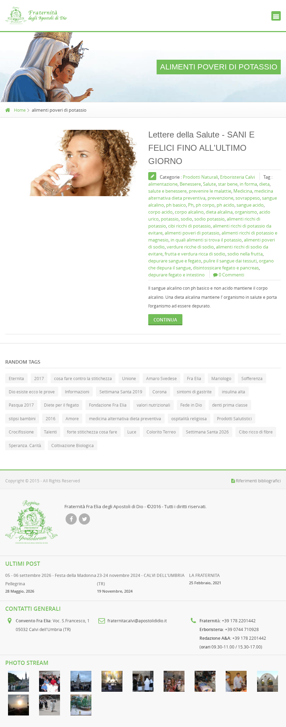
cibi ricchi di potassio (189, 226)
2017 (39, 378)
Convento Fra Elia (33, 621)
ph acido (225, 205)
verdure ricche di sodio (190, 247)
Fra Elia (194, 378)
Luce (131, 432)
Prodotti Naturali (200, 177)
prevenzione (220, 198)
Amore (72, 418)
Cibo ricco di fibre (256, 432)
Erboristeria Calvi (237, 177)
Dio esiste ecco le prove (32, 391)
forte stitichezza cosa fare (92, 432)
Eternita (16, 378)
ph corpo (205, 205)
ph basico (176, 205)
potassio (170, 219)
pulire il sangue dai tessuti (230, 261)
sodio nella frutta (245, 254)
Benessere (190, 184)
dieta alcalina (219, 212)
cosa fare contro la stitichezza (83, 378)
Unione (129, 378)
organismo (246, 212)
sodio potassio (209, 219)
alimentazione (163, 184)
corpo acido (160, 212)
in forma (248, 184)
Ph (191, 205)
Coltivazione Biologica (72, 445)
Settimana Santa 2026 (207, 432)
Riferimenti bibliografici (258, 480)
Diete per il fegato (61, 405)
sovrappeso (247, 198)
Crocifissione (21, 432)
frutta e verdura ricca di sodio (195, 254)
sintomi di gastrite (194, 391)
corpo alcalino (189, 212)
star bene (228, 184)
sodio (186, 219)
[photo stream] (18, 681)
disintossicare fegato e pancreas (226, 268)
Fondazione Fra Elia (108, 405)
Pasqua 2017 (21, 405)
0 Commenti (231, 275)
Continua (165, 320)
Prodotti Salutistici (234, 418)
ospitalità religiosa (189, 418)
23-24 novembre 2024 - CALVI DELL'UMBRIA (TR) (141, 579)
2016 (50, 418)
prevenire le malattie (210, 191)
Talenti (50, 432)
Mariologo (221, 378)
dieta (264, 184)
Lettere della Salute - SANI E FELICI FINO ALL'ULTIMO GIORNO (201, 148)
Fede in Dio (191, 405)
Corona (159, 391)
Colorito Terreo (161, 432)
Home (20, 110)
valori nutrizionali (153, 405)
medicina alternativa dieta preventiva (125, 418)
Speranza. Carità (25, 445)
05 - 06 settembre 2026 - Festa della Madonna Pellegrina (50, 579)
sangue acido (250, 205)
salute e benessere (167, 191)
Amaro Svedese (161, 378)
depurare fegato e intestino (176, 275)
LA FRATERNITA (204, 575)
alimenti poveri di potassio (192, 233)
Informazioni (77, 391)
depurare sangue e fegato (174, 261)
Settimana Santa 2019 (120, 391)
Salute (209, 184)
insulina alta (233, 391)
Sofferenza (252, 378)
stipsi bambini (22, 418)
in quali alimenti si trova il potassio (206, 240)
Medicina (242, 191)
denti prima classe (230, 405)
